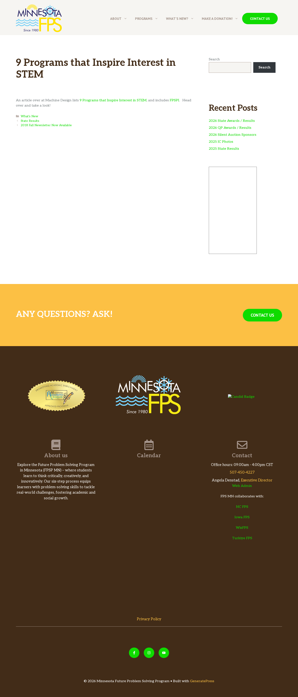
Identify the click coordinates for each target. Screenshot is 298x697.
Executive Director (256, 480)
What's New (29, 116)
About (116, 18)
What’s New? (177, 18)
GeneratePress (202, 681)
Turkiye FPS (242, 538)
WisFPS (242, 528)
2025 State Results (224, 149)
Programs (143, 18)
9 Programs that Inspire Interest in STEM (113, 100)
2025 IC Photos (221, 142)
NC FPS (242, 507)
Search (214, 59)
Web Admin (242, 486)
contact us (260, 18)
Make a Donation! (217, 18)
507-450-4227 (242, 472)
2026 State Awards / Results (232, 121)
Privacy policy (149, 619)
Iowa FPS (242, 517)
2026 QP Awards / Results (230, 128)
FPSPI (174, 100)
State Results (30, 121)
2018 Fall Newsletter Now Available (46, 125)
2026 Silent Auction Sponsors (232, 135)
